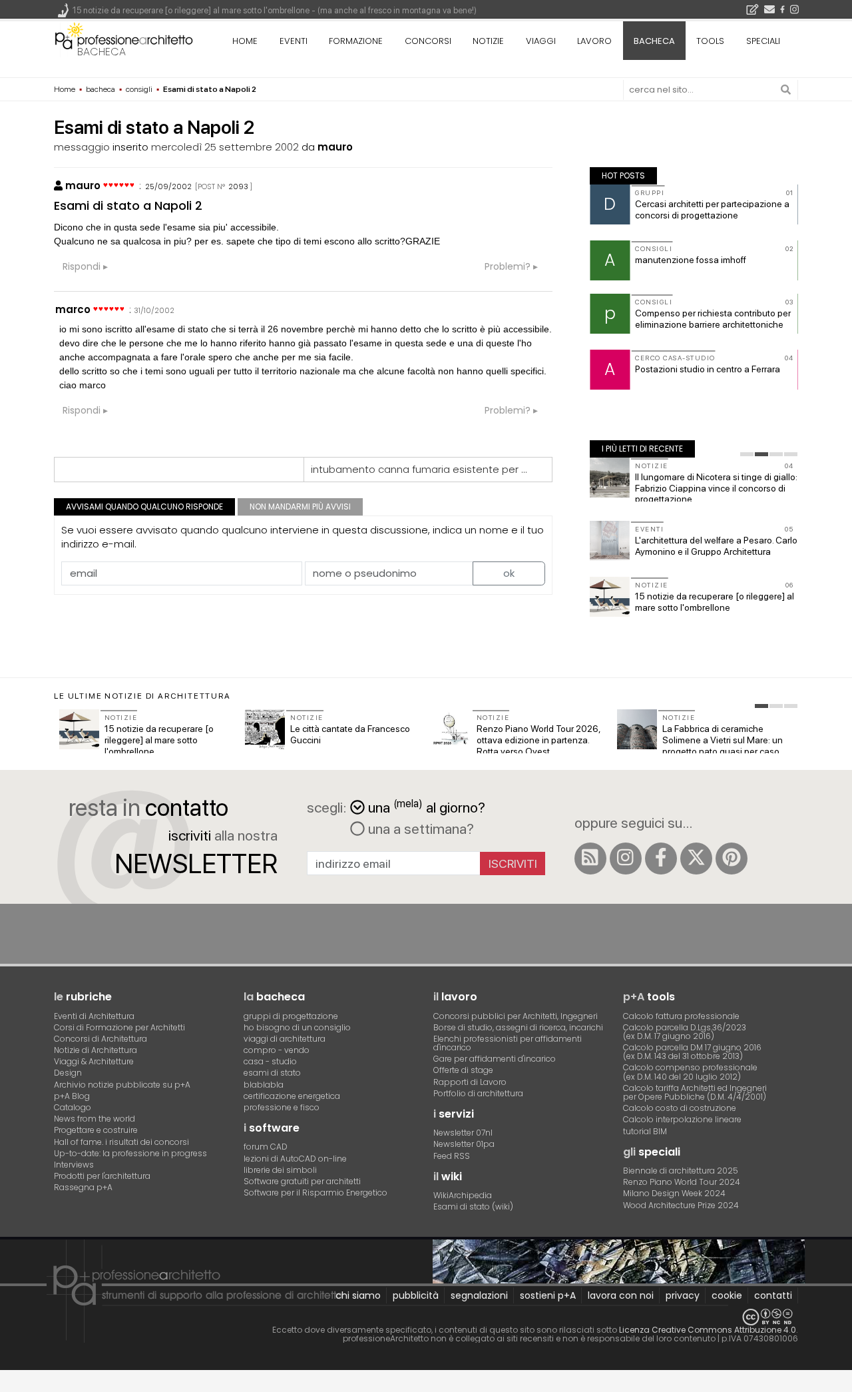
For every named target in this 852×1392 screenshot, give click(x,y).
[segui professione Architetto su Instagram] (626, 858)
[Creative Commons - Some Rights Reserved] (426, 1317)
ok (509, 573)
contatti (773, 1295)
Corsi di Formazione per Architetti (119, 1027)
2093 (238, 186)
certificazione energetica (292, 1096)
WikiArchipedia (462, 1195)
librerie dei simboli (280, 1170)
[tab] (746, 454)
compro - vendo (277, 1050)
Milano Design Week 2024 (674, 1193)
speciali (763, 41)
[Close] (8, 1385)
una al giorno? (426, 806)
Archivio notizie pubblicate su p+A (122, 1084)
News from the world (94, 1118)
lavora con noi (621, 1295)
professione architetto (124, 39)
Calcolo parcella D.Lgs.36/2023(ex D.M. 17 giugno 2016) (684, 1032)
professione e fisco (282, 1107)
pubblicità (416, 1295)
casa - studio (270, 1061)
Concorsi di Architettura (100, 1038)
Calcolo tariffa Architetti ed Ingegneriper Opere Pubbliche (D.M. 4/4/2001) (695, 1092)
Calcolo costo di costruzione (679, 1108)
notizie (488, 41)
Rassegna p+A (83, 1187)
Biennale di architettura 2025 (680, 1170)
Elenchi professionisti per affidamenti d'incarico (507, 1043)
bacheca (101, 51)
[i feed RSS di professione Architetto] (590, 858)
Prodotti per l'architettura (102, 1176)
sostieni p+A (548, 1295)
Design (68, 1072)
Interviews (74, 1164)
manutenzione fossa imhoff (690, 259)
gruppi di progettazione (291, 1016)
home (245, 41)
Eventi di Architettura (94, 1016)
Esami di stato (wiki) (473, 1206)
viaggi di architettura (284, 1038)
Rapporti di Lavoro (470, 1082)
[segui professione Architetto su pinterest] (731, 858)
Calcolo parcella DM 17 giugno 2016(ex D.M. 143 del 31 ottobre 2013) (692, 1052)
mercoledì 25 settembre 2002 (225, 147)
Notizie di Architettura (95, 1050)
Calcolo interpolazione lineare (682, 1119)
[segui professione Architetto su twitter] (696, 858)
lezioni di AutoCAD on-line (295, 1158)
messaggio (82, 147)
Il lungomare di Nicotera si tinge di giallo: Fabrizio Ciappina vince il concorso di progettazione (716, 488)
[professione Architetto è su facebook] (661, 858)
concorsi (428, 41)
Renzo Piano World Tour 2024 (681, 1182)
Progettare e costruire (96, 1130)
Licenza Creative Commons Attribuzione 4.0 (707, 1329)
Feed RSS (451, 1156)
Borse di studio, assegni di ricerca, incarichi (518, 1027)
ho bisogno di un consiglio (297, 1027)
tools (710, 41)
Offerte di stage (463, 1070)
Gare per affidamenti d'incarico (494, 1058)
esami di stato (272, 1072)
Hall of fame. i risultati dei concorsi (121, 1142)
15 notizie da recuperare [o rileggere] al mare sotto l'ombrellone (714, 602)
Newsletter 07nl (463, 1132)
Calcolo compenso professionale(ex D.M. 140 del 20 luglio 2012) (690, 1072)
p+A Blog (72, 1096)
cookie (727, 1295)
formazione (356, 41)
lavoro (594, 41)
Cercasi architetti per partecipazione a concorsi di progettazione (712, 209)
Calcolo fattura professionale (681, 1016)
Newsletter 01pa (464, 1144)
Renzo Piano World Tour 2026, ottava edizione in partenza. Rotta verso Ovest (538, 740)
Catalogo (72, 1107)
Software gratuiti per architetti (302, 1181)
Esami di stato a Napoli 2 (128, 205)
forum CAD (266, 1146)
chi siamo (358, 1295)
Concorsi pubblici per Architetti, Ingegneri (515, 1016)
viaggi (541, 41)
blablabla (264, 1084)
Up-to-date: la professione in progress (130, 1153)
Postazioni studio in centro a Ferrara (707, 369)
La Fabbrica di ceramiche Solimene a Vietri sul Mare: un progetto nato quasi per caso (722, 740)
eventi (294, 41)
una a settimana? (419, 828)
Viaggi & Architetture (94, 1061)
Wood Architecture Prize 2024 (681, 1205)
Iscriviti (513, 863)
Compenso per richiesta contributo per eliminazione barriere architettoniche (713, 319)
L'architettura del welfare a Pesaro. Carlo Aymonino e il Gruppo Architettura (716, 546)
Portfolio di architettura (478, 1093)
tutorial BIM (645, 1131)
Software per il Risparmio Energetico (315, 1192)
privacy (683, 1295)
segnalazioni (479, 1295)
